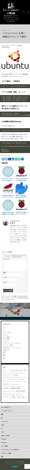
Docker (4, 373)
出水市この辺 (6, 349)
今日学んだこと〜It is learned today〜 (12, 347)
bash (8, 370)
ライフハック (20, 396)
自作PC (15, 397)
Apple (4, 326)
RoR (14, 381)
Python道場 (20, 379)
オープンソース (14, 394)
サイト (5, 282)
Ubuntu (12, 384)
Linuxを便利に (15, 375)
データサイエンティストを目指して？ (12, 343)
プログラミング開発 (8, 344)
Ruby (18, 381)
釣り (4, 357)
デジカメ (21, 394)
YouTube (12, 391)
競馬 (4, 352)
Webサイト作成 (7, 332)
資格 (4, 354)
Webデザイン (12, 386)
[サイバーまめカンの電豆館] (11, 5)
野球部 (4, 355)
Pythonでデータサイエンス (10, 379)
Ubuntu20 (18, 384)
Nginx (10, 377)
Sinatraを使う (24, 381)
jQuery (4, 375)
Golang (8, 373)
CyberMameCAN (6, 47)
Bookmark (5, 327)
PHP (21, 377)
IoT (3, 329)
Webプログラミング (19, 386)
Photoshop (16, 377)
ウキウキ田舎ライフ (8, 337)
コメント (6, 259)
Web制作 (5, 388)
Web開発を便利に (15, 388)
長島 (23, 397)
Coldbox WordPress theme (12, 463)
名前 (4, 272)
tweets (6, 384)
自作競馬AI (19, 397)
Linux (9, 30)
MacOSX (6, 377)
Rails (4, 381)
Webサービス (6, 386)
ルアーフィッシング (7, 397)
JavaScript (22, 373)
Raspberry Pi (10, 381)
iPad (12, 373)
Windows (5, 334)
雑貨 (4, 358)
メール (5, 277)
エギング (6, 394)
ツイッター (5, 341)
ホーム (4, 30)
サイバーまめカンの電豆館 (17, 461)
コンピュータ (6, 340)
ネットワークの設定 (9, 396)
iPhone (16, 373)
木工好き (5, 351)
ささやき (20, 391)
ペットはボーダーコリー (9, 346)
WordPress (5, 335)
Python (25, 377)
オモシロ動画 (6, 338)
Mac (20, 375)
